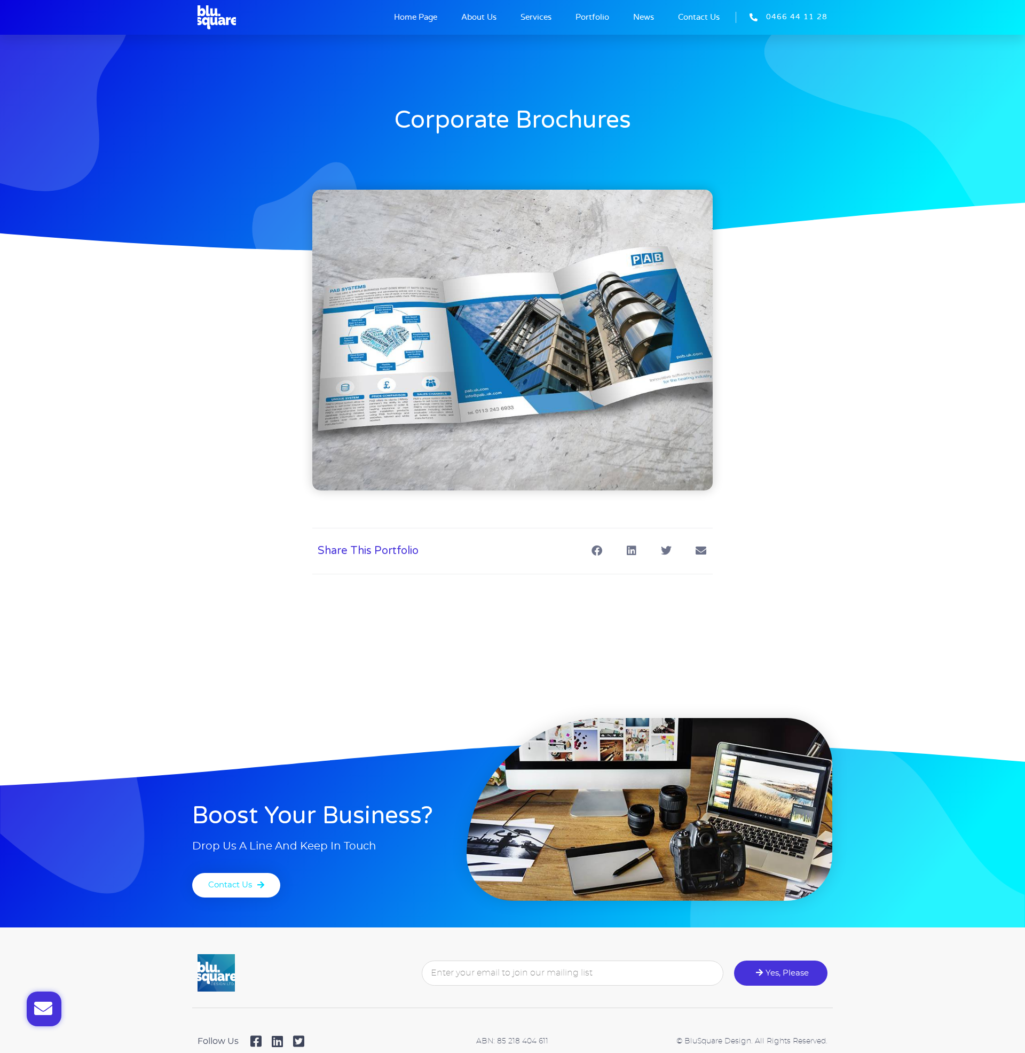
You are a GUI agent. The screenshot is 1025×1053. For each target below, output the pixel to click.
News (643, 17)
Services (536, 17)
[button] (597, 551)
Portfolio (592, 17)
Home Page (415, 17)
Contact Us (699, 17)
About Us (478, 17)
